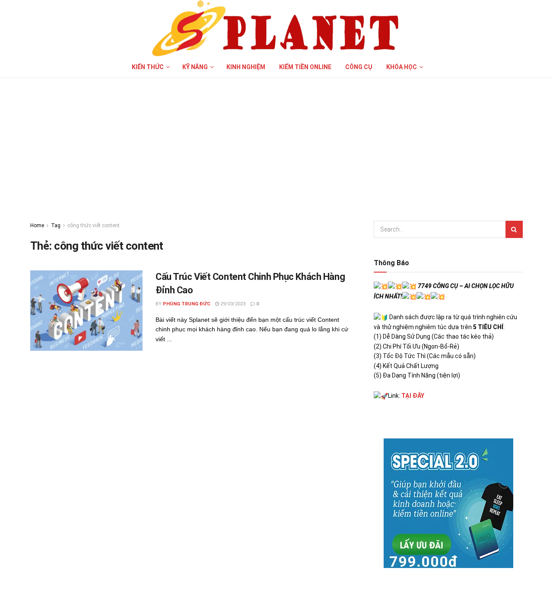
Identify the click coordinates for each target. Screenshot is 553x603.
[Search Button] (514, 229)
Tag (55, 225)
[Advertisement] (276, 143)
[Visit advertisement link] (448, 503)
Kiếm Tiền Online (305, 66)
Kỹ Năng (195, 66)
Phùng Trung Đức (186, 304)
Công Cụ (358, 66)
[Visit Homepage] (276, 28)
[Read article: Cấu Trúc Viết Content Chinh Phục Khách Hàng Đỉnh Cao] (86, 310)
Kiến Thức (148, 66)
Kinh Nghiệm (245, 66)
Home (37, 225)
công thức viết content (93, 225)
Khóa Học (401, 66)
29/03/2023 (232, 304)
